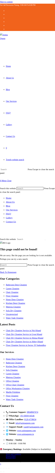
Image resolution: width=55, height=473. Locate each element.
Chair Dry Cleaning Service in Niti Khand (23, 330)
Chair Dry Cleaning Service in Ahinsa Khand (24, 338)
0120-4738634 (30, 419)
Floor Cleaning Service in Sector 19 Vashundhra (26, 345)
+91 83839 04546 (27, 416)
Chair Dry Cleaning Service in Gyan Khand (24, 334)
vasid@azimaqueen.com (33, 427)
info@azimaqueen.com (25, 423)
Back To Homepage (8, 272)
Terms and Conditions (13, 454)
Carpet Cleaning (12, 289)
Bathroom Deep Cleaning (16, 285)
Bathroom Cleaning (14, 363)
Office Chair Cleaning (15, 385)
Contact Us (11, 222)
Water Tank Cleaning (14, 318)
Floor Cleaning (12, 296)
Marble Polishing (13, 392)
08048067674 (32, 412)
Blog (8, 206)
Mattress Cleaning (13, 307)
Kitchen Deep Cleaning (15, 303)
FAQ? (8, 214)
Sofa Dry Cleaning (13, 311)
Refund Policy (11, 458)
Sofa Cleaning (12, 370)
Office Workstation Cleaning (18, 388)
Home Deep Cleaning (15, 299)
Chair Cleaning (12, 292)
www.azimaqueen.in (25, 434)
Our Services (12, 210)
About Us (10, 202)
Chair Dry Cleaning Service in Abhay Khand (24, 342)
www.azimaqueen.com (26, 430)
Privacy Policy (11, 456)
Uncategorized (12, 314)
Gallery (9, 218)
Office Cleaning (12, 381)
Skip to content (6, 2)
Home (8, 198)
